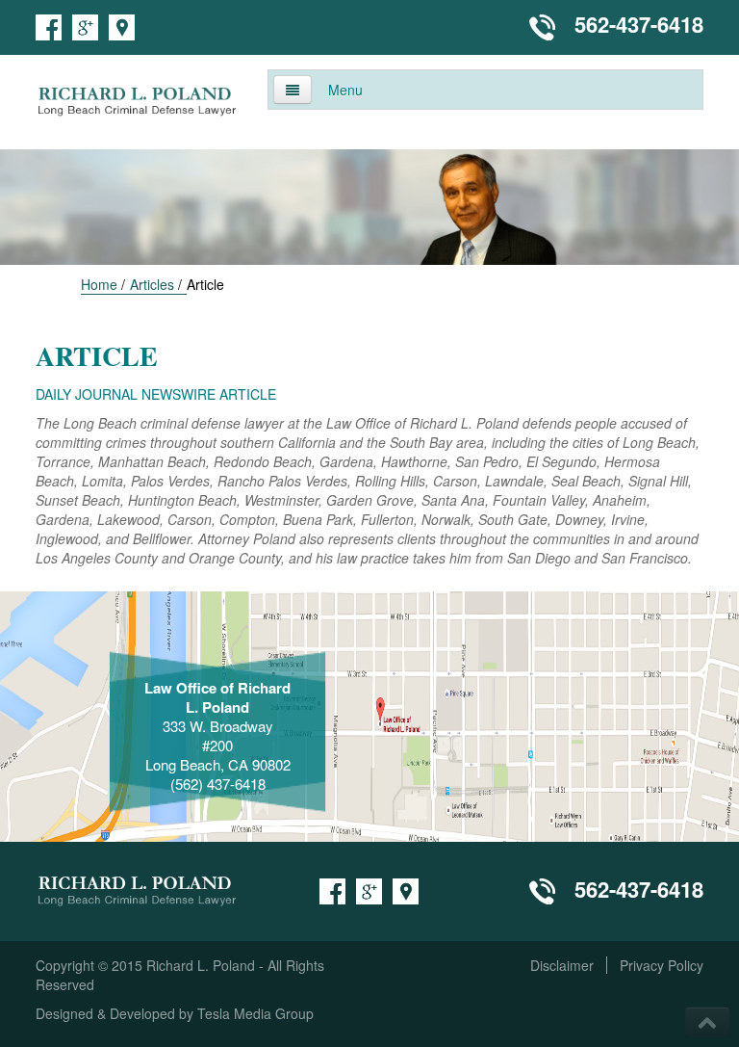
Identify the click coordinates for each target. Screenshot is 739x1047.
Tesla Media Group (255, 1013)
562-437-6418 (638, 24)
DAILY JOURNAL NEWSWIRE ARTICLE (156, 394)
